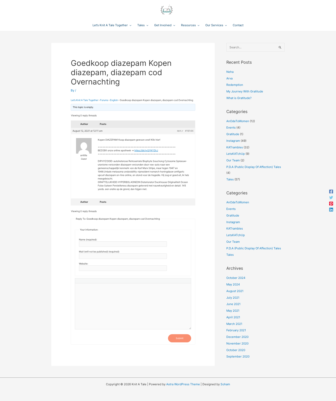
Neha (230, 72)
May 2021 (232, 310)
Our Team (233, 160)
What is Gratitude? (239, 98)
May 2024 (233, 284)
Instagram (233, 141)
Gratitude (232, 134)
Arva (229, 78)
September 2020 (237, 356)
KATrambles (234, 147)
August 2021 (234, 291)
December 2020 (237, 337)
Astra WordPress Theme (183, 384)
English (114, 100)
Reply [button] (180, 131)
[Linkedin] (331, 209)
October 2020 (235, 350)
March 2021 (234, 324)
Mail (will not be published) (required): (99, 251)
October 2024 (235, 278)
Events (231, 127)
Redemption (234, 85)
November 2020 (237, 343)
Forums (104, 100)
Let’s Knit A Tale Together (84, 100)
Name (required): (88, 239)
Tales (230, 179)
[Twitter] (331, 198)
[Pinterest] (331, 204)
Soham (225, 384)
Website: (83, 263)
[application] (129, 25)
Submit (179, 338)
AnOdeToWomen (237, 121)
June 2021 (233, 304)
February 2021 (236, 330)
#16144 (189, 130)
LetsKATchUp (235, 154)
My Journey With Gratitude (244, 91)
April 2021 (233, 317)
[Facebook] (331, 192)
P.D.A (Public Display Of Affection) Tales (253, 167)
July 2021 (232, 297)
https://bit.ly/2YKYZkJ (146, 150)
